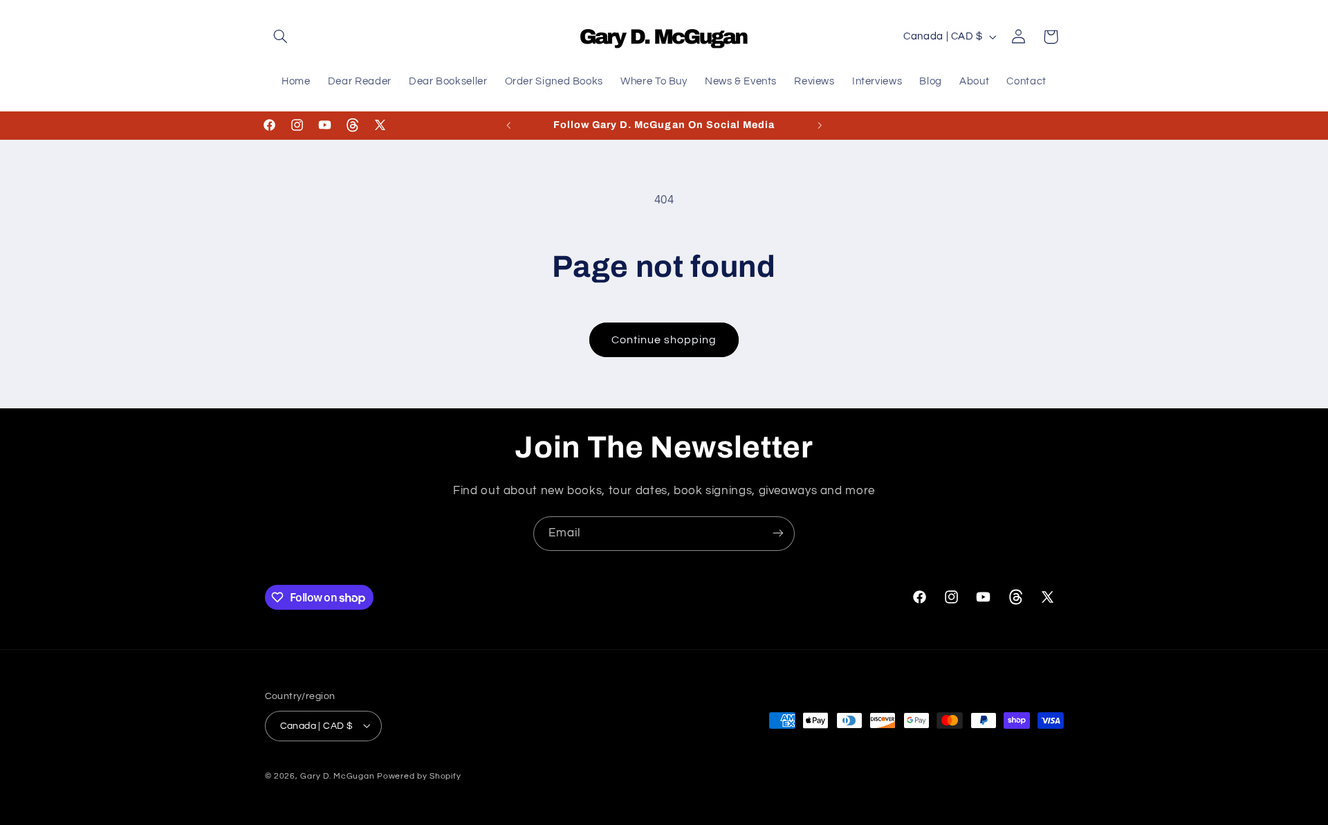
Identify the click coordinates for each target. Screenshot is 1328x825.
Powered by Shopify (419, 775)
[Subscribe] (778, 533)
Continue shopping (664, 339)
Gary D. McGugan (337, 775)
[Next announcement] (819, 125)
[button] (281, 37)
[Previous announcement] (508, 125)
